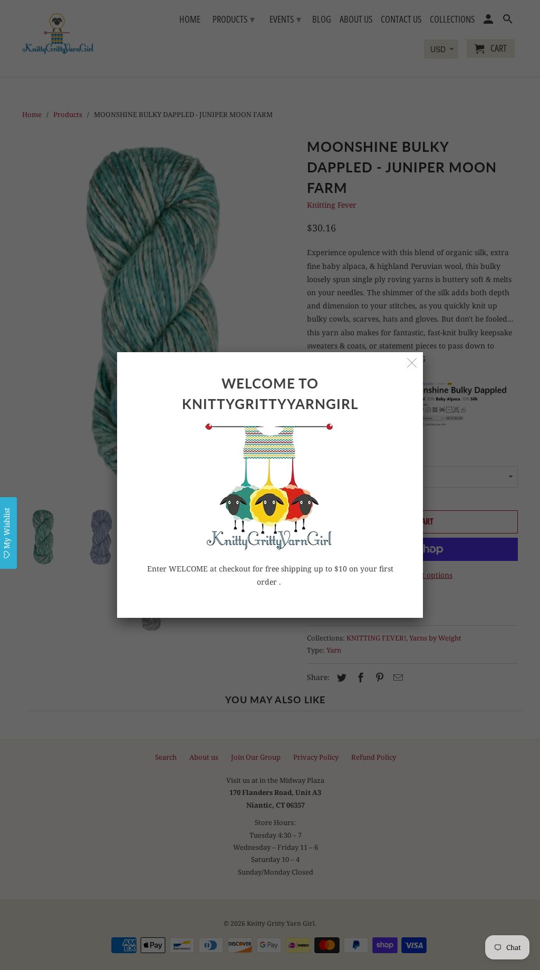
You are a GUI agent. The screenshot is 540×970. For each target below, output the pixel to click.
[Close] (412, 363)
